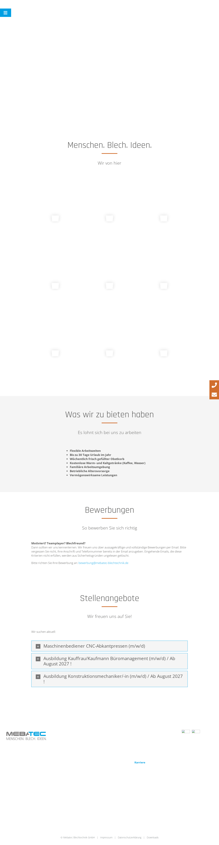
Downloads (153, 837)
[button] (109, 646)
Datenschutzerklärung (129, 837)
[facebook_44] (186, 731)
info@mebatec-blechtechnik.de (132, 738)
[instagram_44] (196, 731)
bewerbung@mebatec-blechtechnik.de (103, 563)
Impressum (106, 837)
